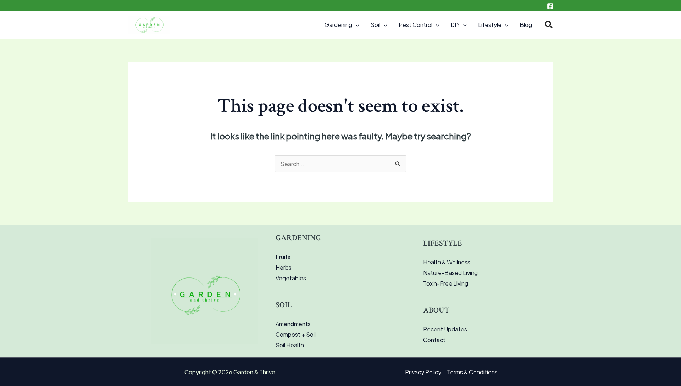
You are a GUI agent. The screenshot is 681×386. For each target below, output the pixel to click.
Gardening (338, 24)
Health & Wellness (446, 262)
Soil (375, 24)
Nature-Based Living (450, 272)
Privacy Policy (423, 372)
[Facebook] (550, 6)
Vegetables (291, 278)
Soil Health (290, 345)
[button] (355, 25)
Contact (434, 339)
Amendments (293, 323)
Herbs (284, 267)
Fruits (283, 256)
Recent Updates (445, 329)
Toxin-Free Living (445, 283)
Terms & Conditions (472, 372)
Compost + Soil (296, 334)
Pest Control (415, 24)
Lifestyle (490, 24)
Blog (526, 24)
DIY (455, 24)
